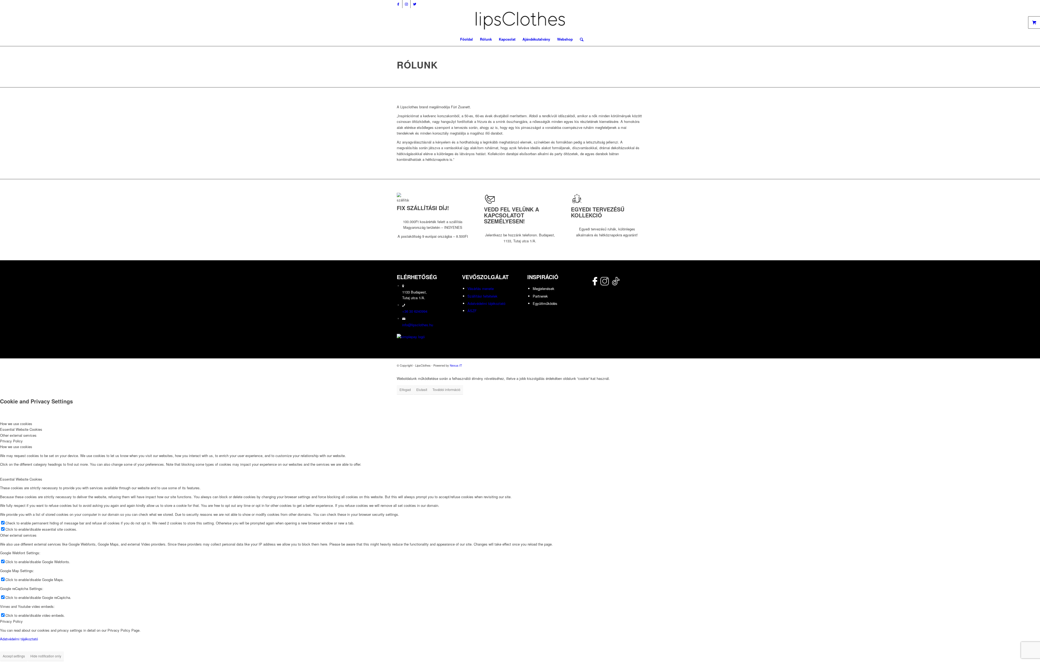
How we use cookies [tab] (16, 423)
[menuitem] (466, 39)
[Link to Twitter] (415, 4)
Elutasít (421, 389)
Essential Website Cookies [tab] (21, 429)
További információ (446, 389)
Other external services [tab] (18, 435)
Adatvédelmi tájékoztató (486, 303)
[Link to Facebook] (398, 4)
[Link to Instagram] (406, 4)
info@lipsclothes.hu (417, 324)
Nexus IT (456, 365)
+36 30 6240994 (414, 311)
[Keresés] (579, 39)
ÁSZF (472, 310)
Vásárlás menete (480, 288)
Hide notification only (45, 656)
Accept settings (14, 656)
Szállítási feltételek (482, 296)
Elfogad (405, 389)
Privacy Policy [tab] (11, 440)
